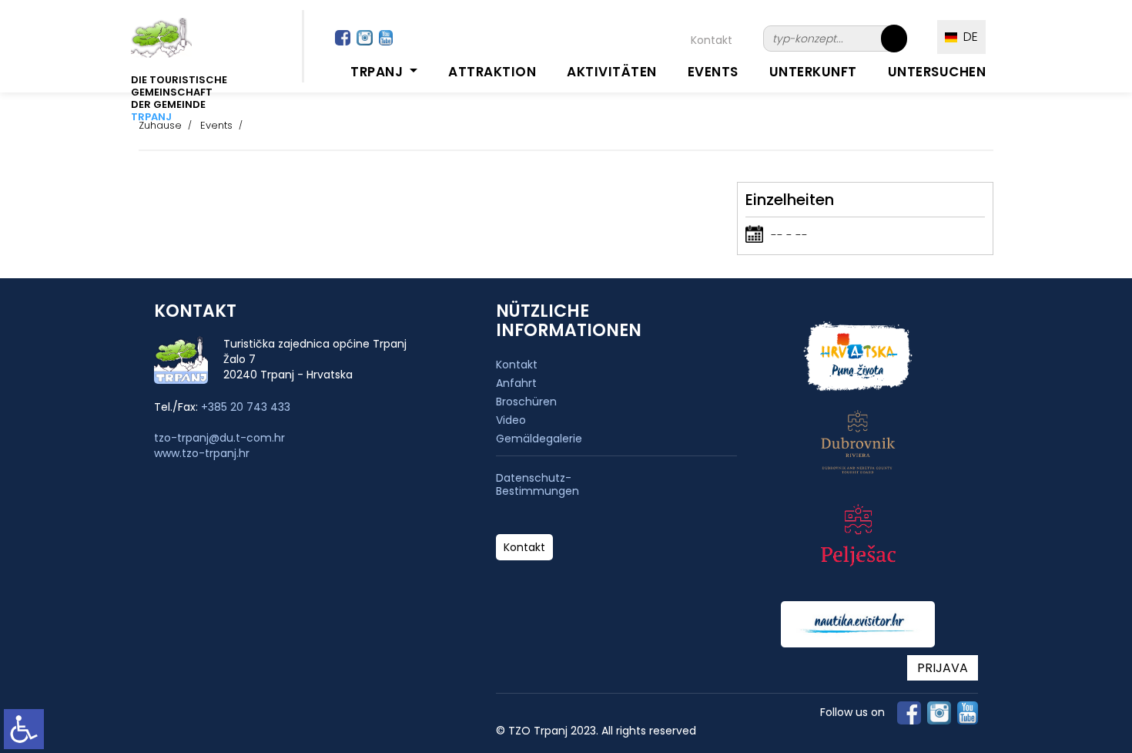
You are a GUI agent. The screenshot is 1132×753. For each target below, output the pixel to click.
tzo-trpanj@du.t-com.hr (219, 437)
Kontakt (711, 40)
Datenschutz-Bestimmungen (537, 485)
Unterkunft (813, 71)
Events (713, 71)
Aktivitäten (612, 71)
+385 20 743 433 (245, 407)
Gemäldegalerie (539, 438)
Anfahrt (516, 383)
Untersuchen (937, 71)
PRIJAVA (942, 668)
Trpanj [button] (378, 71)
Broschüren (526, 401)
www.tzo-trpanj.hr (202, 453)
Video (511, 420)
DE (967, 36)
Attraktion (492, 71)
